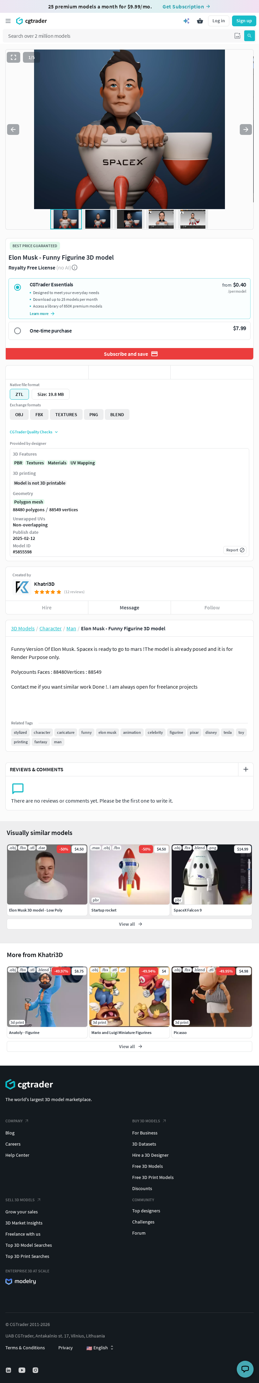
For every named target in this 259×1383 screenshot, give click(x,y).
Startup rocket (103, 910)
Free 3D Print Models (153, 1177)
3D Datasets (144, 1144)
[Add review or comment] (246, 769)
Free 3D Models (147, 1166)
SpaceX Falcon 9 (188, 910)
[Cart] (200, 21)
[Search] (249, 35)
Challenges (143, 1222)
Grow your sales (21, 1212)
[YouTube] (23, 1370)
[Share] (212, 372)
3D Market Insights (23, 1223)
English (97, 1348)
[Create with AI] (186, 21)
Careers (13, 1144)
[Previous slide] (13, 129)
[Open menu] (8, 21)
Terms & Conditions (25, 1348)
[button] (237, 35)
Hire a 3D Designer (150, 1155)
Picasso (180, 1032)
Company (14, 1120)
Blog (10, 1133)
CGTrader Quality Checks (31, 431)
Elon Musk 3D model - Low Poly (35, 910)
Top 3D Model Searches (28, 1245)
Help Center (17, 1155)
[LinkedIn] (9, 1370)
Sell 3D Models (20, 1199)
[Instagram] (36, 1370)
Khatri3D (44, 583)
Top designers (146, 1211)
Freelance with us (22, 1234)
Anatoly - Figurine (24, 1032)
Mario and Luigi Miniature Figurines (121, 1032)
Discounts (142, 1188)
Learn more (39, 313)
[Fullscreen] (13, 57)
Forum (139, 1233)
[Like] (47, 372)
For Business (144, 1133)
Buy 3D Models (146, 1120)
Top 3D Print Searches (27, 1256)
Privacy (65, 1348)
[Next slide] (246, 129)
